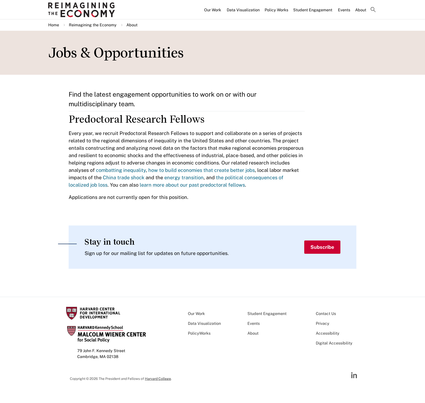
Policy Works (276, 10)
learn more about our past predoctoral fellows (192, 185)
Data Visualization (243, 10)
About (360, 10)
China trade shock (123, 177)
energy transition (184, 177)
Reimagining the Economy (93, 25)
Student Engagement (312, 10)
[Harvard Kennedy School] (86, 9)
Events (344, 10)
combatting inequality (121, 170)
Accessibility (327, 333)
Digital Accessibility (334, 343)
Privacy (322, 323)
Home (53, 25)
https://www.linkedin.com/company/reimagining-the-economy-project (354, 375)
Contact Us (326, 313)
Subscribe (322, 247)
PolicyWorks (199, 333)
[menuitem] (213, 12)
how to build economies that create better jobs (201, 170)
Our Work (212, 10)
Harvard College (158, 379)
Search (373, 10)
